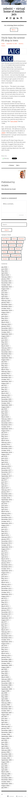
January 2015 (5, 539)
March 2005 (5, 772)
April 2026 (4, 273)
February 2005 (5, 774)
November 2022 (6, 354)
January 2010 (5, 657)
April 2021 (4, 391)
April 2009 (4, 675)
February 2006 (5, 750)
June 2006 (4, 742)
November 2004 (6, 780)
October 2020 (5, 403)
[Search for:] (14, 224)
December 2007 (6, 707)
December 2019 (6, 423)
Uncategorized (16, 255)
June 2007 (4, 718)
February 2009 (5, 679)
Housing (5, 249)
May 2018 (4, 460)
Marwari (18, 249)
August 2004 (5, 785)
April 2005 (4, 770)
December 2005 (6, 754)
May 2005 (4, 768)
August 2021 (5, 383)
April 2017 (4, 486)
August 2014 (5, 549)
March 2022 (5, 369)
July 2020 (4, 409)
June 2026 (4, 269)
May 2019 (4, 436)
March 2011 (5, 630)
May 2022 (4, 365)
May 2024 (4, 318)
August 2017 (5, 478)
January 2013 (5, 586)
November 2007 (6, 709)
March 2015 (5, 535)
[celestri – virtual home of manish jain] (14, 2)
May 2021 (4, 389)
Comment (21, 215)
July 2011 (4, 622)
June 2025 (4, 293)
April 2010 (4, 651)
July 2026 (4, 267)
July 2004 (4, 787)
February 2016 (5, 513)
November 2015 (6, 519)
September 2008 (6, 689)
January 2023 (5, 350)
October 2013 (5, 569)
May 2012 (4, 602)
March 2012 (5, 606)
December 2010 (6, 636)
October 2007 (5, 711)
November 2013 (6, 567)
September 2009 (6, 665)
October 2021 (5, 379)
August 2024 (5, 312)
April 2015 (4, 533)
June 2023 (4, 340)
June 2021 (4, 387)
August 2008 (5, 691)
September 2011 (6, 618)
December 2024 (6, 304)
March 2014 (5, 559)
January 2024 (5, 326)
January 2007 (5, 728)
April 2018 (4, 462)
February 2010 (5, 655)
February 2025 (5, 300)
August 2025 (5, 289)
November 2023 (6, 330)
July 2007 (4, 716)
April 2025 (4, 297)
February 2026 (5, 277)
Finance (3, 45)
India (11, 249)
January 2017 (5, 492)
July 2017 (4, 480)
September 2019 (6, 429)
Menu (13, 30)
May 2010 (4, 649)
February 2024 (5, 324)
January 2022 (5, 373)
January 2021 (5, 397)
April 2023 (4, 344)
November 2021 (6, 377)
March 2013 (5, 582)
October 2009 (5, 663)
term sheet (13, 121)
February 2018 (5, 466)
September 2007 (6, 712)
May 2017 (4, 484)
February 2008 (5, 703)
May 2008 (4, 697)
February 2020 (5, 419)
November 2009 (6, 661)
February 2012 (5, 608)
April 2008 (4, 699)
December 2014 (6, 541)
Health (20, 245)
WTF (19, 259)
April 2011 (4, 628)
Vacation (5, 259)
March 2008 (5, 701)
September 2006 (6, 736)
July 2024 (4, 314)
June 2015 (4, 529)
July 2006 (4, 740)
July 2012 (4, 598)
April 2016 (4, 509)
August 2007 (5, 715)
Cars (4, 242)
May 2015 (4, 531)
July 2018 (4, 456)
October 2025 (5, 285)
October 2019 (5, 427)
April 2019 (4, 438)
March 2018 (5, 464)
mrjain (3, 43)
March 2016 (5, 511)
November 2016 (6, 496)
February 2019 (5, 442)
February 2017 (5, 490)
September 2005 (6, 760)
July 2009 (4, 669)
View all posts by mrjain (8, 189)
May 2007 (4, 720)
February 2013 (5, 584)
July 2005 (4, 764)
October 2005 (5, 758)
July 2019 (4, 433)
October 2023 (5, 332)
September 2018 (6, 452)
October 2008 (5, 687)
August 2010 (5, 644)
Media (4, 252)
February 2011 (5, 632)
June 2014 (4, 553)
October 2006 (5, 734)
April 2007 (4, 722)
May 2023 (4, 342)
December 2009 (6, 659)
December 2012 (6, 588)
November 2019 (6, 425)
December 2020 (6, 399)
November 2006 (6, 732)
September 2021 (6, 381)
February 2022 (5, 371)
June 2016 (4, 506)
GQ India (12, 245)
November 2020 (6, 401)
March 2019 (5, 440)
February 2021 (5, 395)
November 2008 (6, 685)
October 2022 (5, 356)
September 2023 (6, 334)
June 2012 (4, 600)
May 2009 (4, 673)
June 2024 (4, 316)
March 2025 (5, 298)
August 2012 (5, 596)
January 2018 (5, 468)
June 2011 (4, 624)
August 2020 (5, 407)
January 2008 (5, 705)
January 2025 (5, 302)
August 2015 (5, 525)
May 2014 (4, 555)
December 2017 (6, 470)
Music (18, 252)
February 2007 (5, 726)
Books (14, 238)
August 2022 (5, 360)
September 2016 (6, 500)
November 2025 (6, 283)
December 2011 (6, 612)
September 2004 (6, 783)
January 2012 (5, 610)
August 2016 (5, 502)
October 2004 (5, 782)
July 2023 (4, 338)
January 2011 (5, 634)
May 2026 (4, 271)
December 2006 (6, 730)
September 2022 (6, 358)
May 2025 (4, 295)
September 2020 (6, 405)
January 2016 (5, 515)
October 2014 (5, 545)
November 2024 (6, 306)
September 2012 (6, 594)
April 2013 (4, 580)
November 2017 (6, 472)
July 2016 (4, 504)
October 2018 (5, 450)
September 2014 (6, 547)
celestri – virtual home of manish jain (14, 11)
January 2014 (5, 563)
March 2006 (5, 748)
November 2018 (6, 448)
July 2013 (4, 574)
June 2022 (4, 364)
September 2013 (6, 571)
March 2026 (5, 275)
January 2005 (5, 776)
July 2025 (4, 291)
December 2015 (6, 517)
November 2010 (6, 638)
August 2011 (5, 620)
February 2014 (5, 561)
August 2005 (5, 762)
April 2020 (4, 415)
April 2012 (4, 604)
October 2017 (5, 474)
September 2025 (6, 287)
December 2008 (6, 683)
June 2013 (4, 576)
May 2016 (4, 507)
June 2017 (4, 482)
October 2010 (5, 640)
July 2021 (4, 385)
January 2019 (5, 444)
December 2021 (6, 375)
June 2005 (4, 766)
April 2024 (4, 320)
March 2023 (5, 346)
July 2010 (4, 645)
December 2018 (6, 446)
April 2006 (4, 746)
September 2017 (6, 476)
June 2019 (4, 435)
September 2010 (6, 642)
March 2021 (5, 393)
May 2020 (4, 413)
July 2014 (4, 551)
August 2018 (5, 454)
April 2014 (4, 557)
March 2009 (5, 677)
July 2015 (4, 527)
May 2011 (4, 626)
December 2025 (6, 281)
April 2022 (4, 367)
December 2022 (6, 352)
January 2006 (5, 752)
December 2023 (6, 328)
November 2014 (6, 543)
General (5, 245)
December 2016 (6, 494)
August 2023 (5, 336)
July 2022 (4, 362)
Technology (6, 255)
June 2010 (4, 647)
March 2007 (5, 724)
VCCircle (12, 259)
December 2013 (6, 565)
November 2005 (6, 756)
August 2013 (5, 573)
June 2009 (4, 671)
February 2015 (5, 537)
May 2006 (4, 744)
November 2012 (6, 590)
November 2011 (6, 614)
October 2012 (5, 592)
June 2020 (4, 411)
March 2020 (5, 417)
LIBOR (3, 133)
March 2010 (5, 653)
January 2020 (5, 421)
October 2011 (5, 616)
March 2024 (5, 322)
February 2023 (5, 348)
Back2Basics (6, 238)
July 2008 (4, 693)
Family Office (11, 242)
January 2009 (5, 681)
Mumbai (11, 252)
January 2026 (5, 279)
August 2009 (5, 667)
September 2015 (6, 523)
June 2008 (4, 695)
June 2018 (4, 458)
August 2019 (5, 431)
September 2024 (6, 310)
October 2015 (5, 521)
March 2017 (5, 488)
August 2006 (5, 738)
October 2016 (5, 498)
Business (21, 43)
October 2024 (5, 308)
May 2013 (4, 578)
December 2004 (6, 778)
